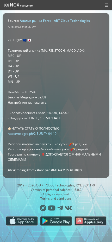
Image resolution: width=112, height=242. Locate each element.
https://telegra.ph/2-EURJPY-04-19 (32, 133)
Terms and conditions (56, 198)
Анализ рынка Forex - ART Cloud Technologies (55, 20)
